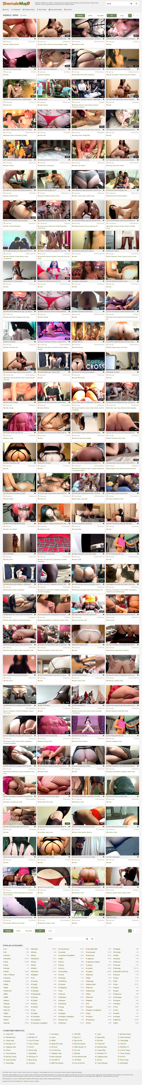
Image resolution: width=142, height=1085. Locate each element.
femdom (81, 105)
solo (113, 74)
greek (6, 44)
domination (98, 711)
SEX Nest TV (33, 1037)
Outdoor (90, 1017)
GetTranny (67, 375)
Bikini (6, 1013)
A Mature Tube (57, 1053)
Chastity (35, 988)
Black (7, 1020)
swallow (88, 438)
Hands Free (64, 1020)
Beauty (7, 1004)
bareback (47, 196)
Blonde (7, 1023)
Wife (116, 1023)
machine (89, 832)
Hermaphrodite (92, 949)
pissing (76, 105)
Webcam (118, 1020)
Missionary (91, 991)
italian (75, 832)
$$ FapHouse (66, 193)
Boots (34, 952)
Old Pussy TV (33, 1057)
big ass (41, 196)
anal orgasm (133, 590)
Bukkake (35, 975)
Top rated (100, 15)
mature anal (81, 378)
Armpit (7, 968)
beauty (41, 347)
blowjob (60, 44)
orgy (92, 196)
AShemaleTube (100, 41)
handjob (76, 226)
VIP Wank (77, 1060)
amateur (11, 196)
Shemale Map (16, 3)
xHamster (33, 163)
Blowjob (35, 949)
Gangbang (63, 988)
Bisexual (7, 1017)
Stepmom (118, 994)
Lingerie (90, 971)
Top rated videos (55, 10)
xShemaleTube (66, 284)
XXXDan (68, 72)
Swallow (117, 1004)
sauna (43, 228)
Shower (117, 975)
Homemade (91, 952)
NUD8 (53, 1041)
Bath (6, 988)
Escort (62, 968)
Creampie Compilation (40, 1023)
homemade (8, 590)
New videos (41, 10)
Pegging (117, 949)
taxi (118, 165)
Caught (34, 984)
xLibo (99, 1034)
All (112, 15)
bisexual (95, 105)
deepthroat (42, 529)
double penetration (61, 226)
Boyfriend (35, 959)
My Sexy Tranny (11, 1057)
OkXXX (102, 102)
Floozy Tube (33, 1050)
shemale (81, 107)
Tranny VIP (9, 1034)
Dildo (61, 959)
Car (33, 978)
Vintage (117, 1017)
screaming (46, 74)
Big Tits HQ (78, 1041)
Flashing (62, 978)
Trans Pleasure (11, 1053)
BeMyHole (67, 41)
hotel (66, 620)
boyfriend (120, 317)
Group (62, 1007)
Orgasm (90, 1007)
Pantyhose (90, 1020)
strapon (45, 105)
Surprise (117, 1000)
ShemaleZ (33, 41)
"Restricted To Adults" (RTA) (27, 1078)
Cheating (35, 991)
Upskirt (117, 1013)
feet (109, 256)
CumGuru (32, 1063)
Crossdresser (64, 949)
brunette (110, 408)
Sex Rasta (55, 1034)
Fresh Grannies (11, 1060)
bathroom (111, 680)
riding (79, 529)
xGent (54, 1037)
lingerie (124, 256)
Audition (7, 981)
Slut (116, 981)
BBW (78, 74)
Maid (88, 978)
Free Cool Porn (79, 1063)
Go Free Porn (56, 1050)
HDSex (68, 617)
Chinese (35, 997)
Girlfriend (63, 997)
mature (83, 165)
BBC (6, 994)
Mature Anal (91, 984)
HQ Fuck (54, 1047)
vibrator (66, 347)
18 (61, 559)
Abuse (37, 1081)
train (79, 165)
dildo (119, 438)
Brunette (35, 971)
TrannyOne (136, 132)
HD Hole (100, 1041)
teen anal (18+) (13, 347)
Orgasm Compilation (94, 1010)
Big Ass (7, 1007)
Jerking (89, 965)
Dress (62, 962)
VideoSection (100, 72)
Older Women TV (80, 1047)
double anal (51, 226)
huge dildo (26, 650)
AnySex (68, 223)
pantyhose (77, 44)
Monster (90, 997)
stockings (83, 468)
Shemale (118, 968)
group (26, 256)
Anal (6, 962)
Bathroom (8, 991)
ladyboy (116, 680)
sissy (118, 347)
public (75, 196)
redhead (11, 256)
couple (65, 44)
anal (75, 74)
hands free (109, 592)
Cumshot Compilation (67, 955)
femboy (40, 349)
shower (96, 408)
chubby (85, 135)
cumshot (122, 74)
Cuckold (62, 952)
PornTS (31, 1047)
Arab (6, 965)
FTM (101, 590)
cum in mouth (13, 529)
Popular (80, 15)
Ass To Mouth (10, 975)
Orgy (88, 1013)
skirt (81, 620)
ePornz (8, 1050)
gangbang (19, 317)
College (34, 1013)
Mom (89, 994)
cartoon (80, 741)
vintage (25, 135)
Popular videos (28, 10)
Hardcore (63, 1023)
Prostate (118, 952)
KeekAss (136, 102)
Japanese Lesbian (93, 962)
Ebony (62, 965)
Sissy (116, 978)
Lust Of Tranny (34, 1041)
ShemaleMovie (66, 344)
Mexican (90, 988)
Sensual (117, 965)
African (7, 955)
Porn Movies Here (80, 1057)
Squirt (117, 991)
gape (47, 832)
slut (44, 165)
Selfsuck (118, 962)
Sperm (117, 988)
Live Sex (68, 10)
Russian (117, 959)
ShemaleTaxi (135, 163)
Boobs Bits (101, 1037)
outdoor (88, 196)
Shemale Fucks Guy (121, 971)
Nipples (89, 1000)
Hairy (61, 1010)
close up (96, 590)
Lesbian (90, 968)
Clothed (35, 1007)
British (34, 968)
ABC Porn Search (57, 1063)
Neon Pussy (33, 1060)
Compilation (36, 1020)
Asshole (7, 978)
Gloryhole (63, 1004)
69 (6, 952)
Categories (15, 10)
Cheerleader (36, 994)
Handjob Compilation (67, 1017)
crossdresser (18, 135)
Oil (88, 1004)
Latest (90, 15)
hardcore (50, 44)
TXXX (34, 72)
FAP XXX (77, 1034)
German (62, 994)
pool (10, 105)
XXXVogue (33, 587)
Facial (62, 975)
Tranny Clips (10, 1041)
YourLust (33, 102)
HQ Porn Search (79, 1044)
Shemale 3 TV (10, 1044)
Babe (6, 984)
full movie (46, 408)
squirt (14, 317)
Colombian (36, 1017)
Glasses (62, 1000)
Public (117, 955)
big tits (95, 226)
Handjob (62, 1013)
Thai (116, 1007)
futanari (85, 741)
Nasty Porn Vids (57, 1044)
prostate (45, 317)
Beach (7, 1000)
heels (61, 347)
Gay (61, 991)
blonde (17, 44)
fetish (45, 44)
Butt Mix (77, 1053)
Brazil (34, 962)
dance (11, 559)
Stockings (118, 997)
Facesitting (63, 971)
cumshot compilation (44, 592)
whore (82, 470)
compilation (57, 590)
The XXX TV (56, 1060)
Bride (34, 965)
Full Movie (63, 981)
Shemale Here (10, 1037)
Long (121, 15)
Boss (34, 955)
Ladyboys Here (11, 1047)
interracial (42, 256)
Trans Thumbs (34, 1044)
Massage (90, 981)
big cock (127, 74)
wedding (11, 44)
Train (116, 1010)
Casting (35, 981)
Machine (90, 975)
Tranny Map (10, 1063)
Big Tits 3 (77, 1037)
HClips (137, 41)
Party (89, 1023)
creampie (93, 468)
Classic (34, 1004)
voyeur (80, 196)
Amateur (8, 959)
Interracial (90, 955)
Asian (7, 971)
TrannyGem (67, 314)
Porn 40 (77, 1050)
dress (60, 650)
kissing (55, 44)
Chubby (34, 1000)
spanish (84, 832)
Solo (116, 984)
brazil (115, 196)
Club (33, 1010)
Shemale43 (32, 1053)
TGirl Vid (31, 1034)
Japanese (90, 959)
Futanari (62, 984)
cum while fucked (119, 592)
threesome (75, 107)
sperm (117, 74)
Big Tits (7, 1010)
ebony (6, 196)
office (86, 74)
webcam (133, 74)
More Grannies (57, 1057)
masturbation (17, 226)
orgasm (62, 620)
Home (5, 10)
